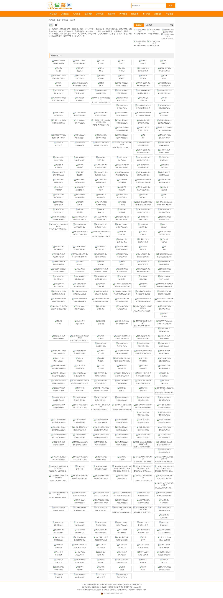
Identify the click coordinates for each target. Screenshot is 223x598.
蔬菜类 (72, 20)
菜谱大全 (65, 14)
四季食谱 (123, 14)
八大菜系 (76, 14)
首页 (58, 20)
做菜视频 (88, 14)
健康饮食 (111, 14)
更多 (171, 25)
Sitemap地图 (137, 587)
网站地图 (133, 584)
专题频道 (169, 14)
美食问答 (158, 14)
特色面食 (134, 14)
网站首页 (53, 14)
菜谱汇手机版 (128, 587)
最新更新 (139, 584)
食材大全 (146, 14)
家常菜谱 (100, 14)
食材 (121, 584)
